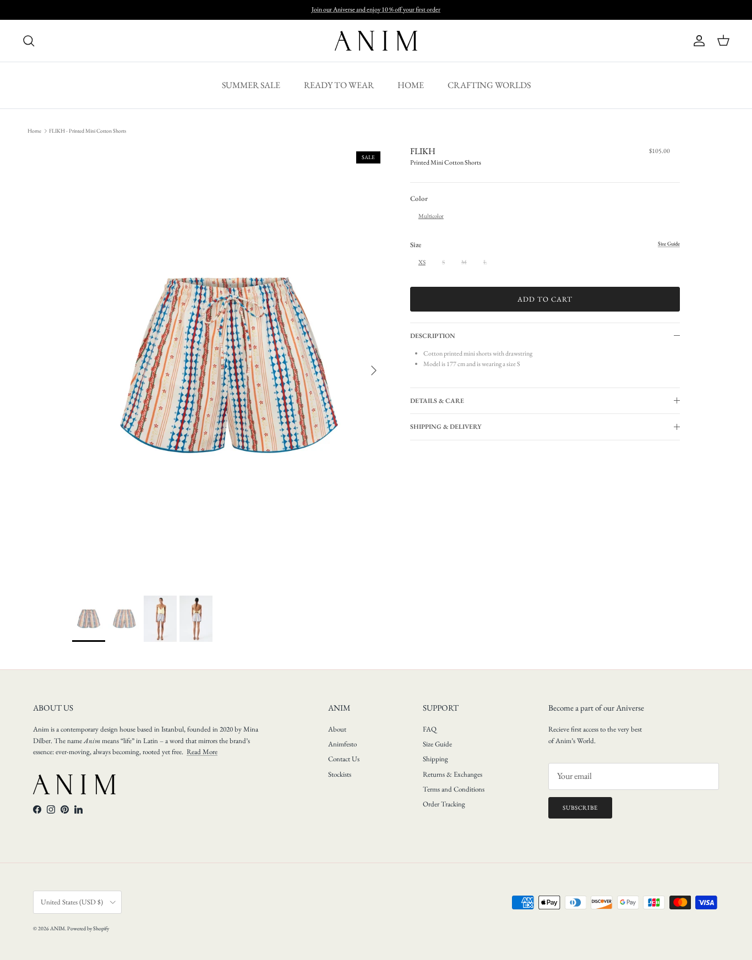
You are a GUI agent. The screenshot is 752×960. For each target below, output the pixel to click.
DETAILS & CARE (437, 400)
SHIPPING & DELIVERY (446, 426)
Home (34, 130)
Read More (202, 751)
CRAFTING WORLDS (489, 85)
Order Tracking (444, 804)
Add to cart (545, 299)
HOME (410, 85)
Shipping (435, 758)
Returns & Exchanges (452, 774)
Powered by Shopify (88, 928)
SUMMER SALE (251, 85)
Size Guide (437, 744)
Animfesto (342, 744)
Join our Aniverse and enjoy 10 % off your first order (376, 9)
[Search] (28, 40)
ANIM (57, 928)
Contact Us (343, 758)
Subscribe (580, 807)
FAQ (430, 729)
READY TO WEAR (339, 85)
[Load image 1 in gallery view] (229, 365)
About (337, 729)
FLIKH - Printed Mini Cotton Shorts (87, 130)
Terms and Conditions (453, 789)
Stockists (339, 774)
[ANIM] (376, 41)
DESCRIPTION (432, 335)
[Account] (697, 40)
